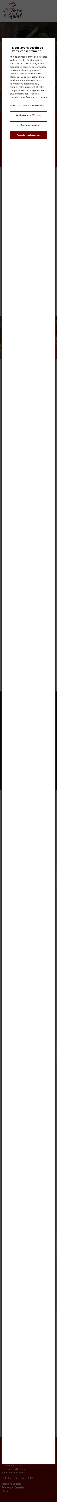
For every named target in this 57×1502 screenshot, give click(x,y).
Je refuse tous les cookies (28, 125)
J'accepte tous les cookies (28, 135)
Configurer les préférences (28, 115)
